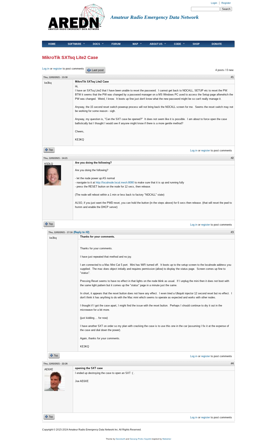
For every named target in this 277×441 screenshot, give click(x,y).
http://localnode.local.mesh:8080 (115, 182)
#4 (232, 363)
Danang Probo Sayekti (140, 439)
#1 (232, 77)
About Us (153, 43)
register (57, 68)
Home (52, 44)
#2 (232, 157)
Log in (45, 68)
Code (174, 43)
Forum (116, 44)
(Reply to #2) (81, 232)
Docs (93, 43)
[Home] (76, 31)
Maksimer (166, 439)
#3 (232, 232)
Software (71, 43)
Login (214, 3)
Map (132, 43)
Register (226, 3)
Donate (217, 44)
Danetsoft (120, 439)
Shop (196, 44)
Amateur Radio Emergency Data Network (155, 17)
